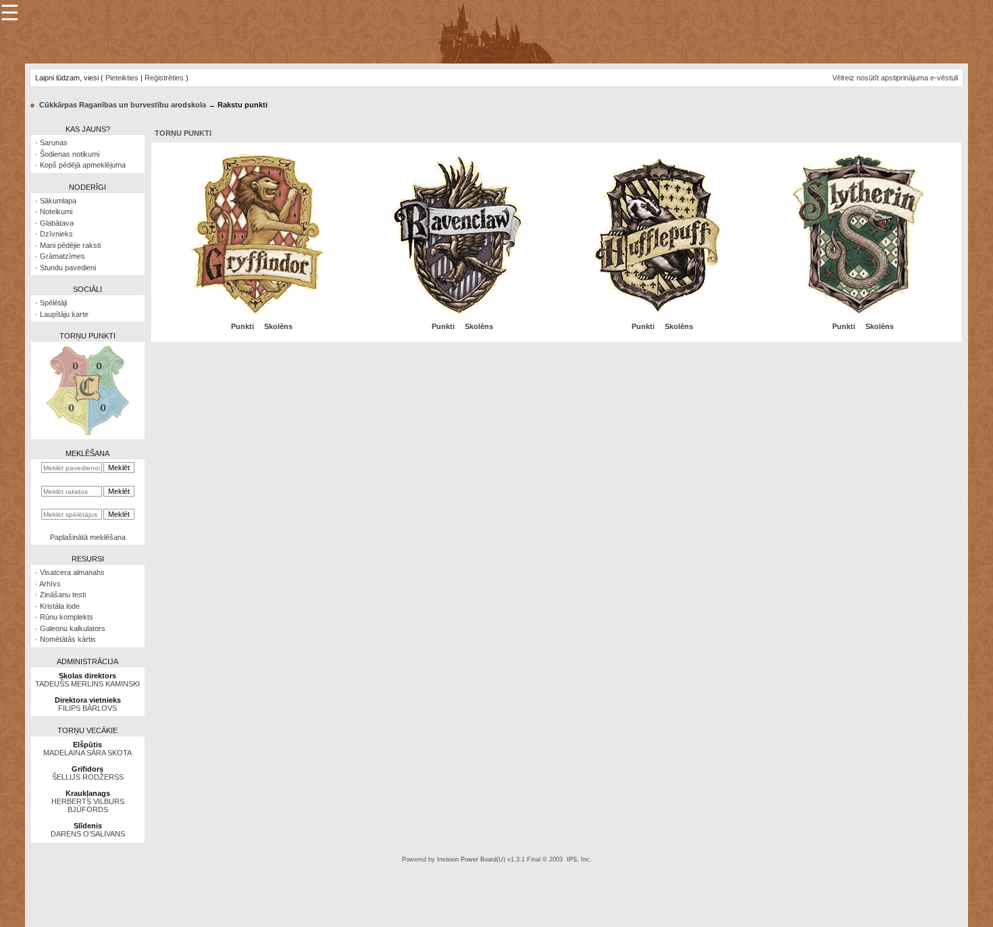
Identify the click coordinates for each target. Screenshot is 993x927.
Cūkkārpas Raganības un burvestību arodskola (122, 105)
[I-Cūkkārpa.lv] (497, 31)
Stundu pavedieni (68, 268)
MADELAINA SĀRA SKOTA (87, 753)
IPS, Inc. (579, 859)
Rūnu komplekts (66, 617)
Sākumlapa (58, 201)
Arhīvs (50, 584)
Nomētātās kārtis (68, 639)
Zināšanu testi (63, 595)
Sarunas (54, 143)
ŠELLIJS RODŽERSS (88, 777)
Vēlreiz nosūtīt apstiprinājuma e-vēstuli (895, 78)
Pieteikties (121, 78)
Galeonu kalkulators (72, 628)
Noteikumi (56, 211)
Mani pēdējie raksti (70, 245)
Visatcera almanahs (72, 572)
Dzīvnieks (56, 234)
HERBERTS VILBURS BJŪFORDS (87, 805)
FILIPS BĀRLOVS (87, 708)
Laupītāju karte (64, 314)
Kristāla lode (60, 606)
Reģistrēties (164, 78)
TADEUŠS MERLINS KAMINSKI (87, 684)
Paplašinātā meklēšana (88, 537)
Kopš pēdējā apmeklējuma (83, 165)
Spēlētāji (53, 303)
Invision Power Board (466, 859)
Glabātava (57, 223)
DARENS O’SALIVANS (88, 834)
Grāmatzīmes (62, 256)
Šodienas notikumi (69, 154)
